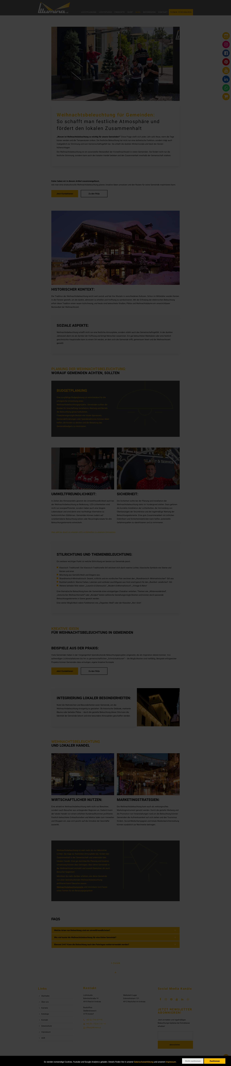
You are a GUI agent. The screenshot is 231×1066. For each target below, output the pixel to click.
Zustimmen (215, 1061)
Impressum (171, 1061)
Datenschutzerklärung (143, 1061)
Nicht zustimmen (193, 1061)
